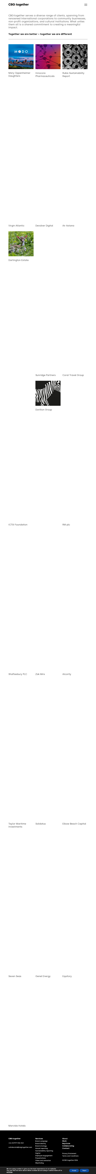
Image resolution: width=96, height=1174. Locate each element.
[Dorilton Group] (48, 393)
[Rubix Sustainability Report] (75, 56)
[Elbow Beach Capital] (75, 750)
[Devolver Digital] (48, 152)
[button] (86, 5)
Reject (84, 1170)
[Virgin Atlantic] (21, 152)
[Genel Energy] (48, 902)
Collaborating (68, 1146)
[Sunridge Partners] (48, 301)
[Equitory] (75, 902)
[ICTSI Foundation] (21, 451)
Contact (65, 1148)
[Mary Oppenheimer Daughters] (21, 56)
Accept (74, 1170)
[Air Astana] (75, 152)
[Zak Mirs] (48, 600)
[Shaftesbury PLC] (21, 600)
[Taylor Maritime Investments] (21, 750)
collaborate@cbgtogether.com (20, 1147)
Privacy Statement (69, 1153)
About (65, 1139)
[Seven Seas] (21, 902)
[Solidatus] (48, 750)
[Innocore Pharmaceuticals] (48, 56)
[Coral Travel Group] (75, 301)
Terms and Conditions (70, 1156)
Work (64, 1141)
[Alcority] (75, 600)
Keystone (66, 1143)
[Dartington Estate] (21, 243)
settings (9, 1172)
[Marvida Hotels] (21, 1052)
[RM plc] (75, 451)
